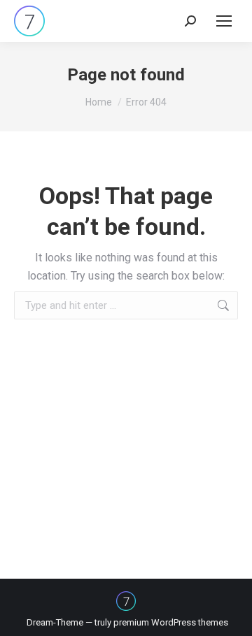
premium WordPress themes (170, 622)
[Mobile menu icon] (224, 21)
